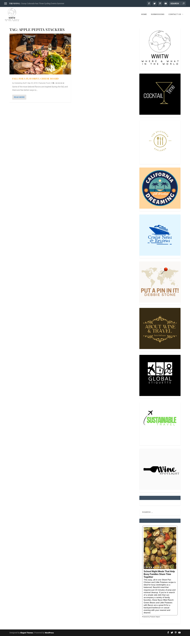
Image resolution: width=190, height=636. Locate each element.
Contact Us (175, 14)
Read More (19, 97)
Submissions (157, 14)
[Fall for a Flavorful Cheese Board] (40, 54)
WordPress (49, 633)
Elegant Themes (26, 633)
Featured (42, 83)
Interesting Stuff (20, 83)
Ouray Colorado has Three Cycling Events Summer (42, 3)
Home (144, 14)
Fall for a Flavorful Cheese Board (35, 78)
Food (48, 83)
